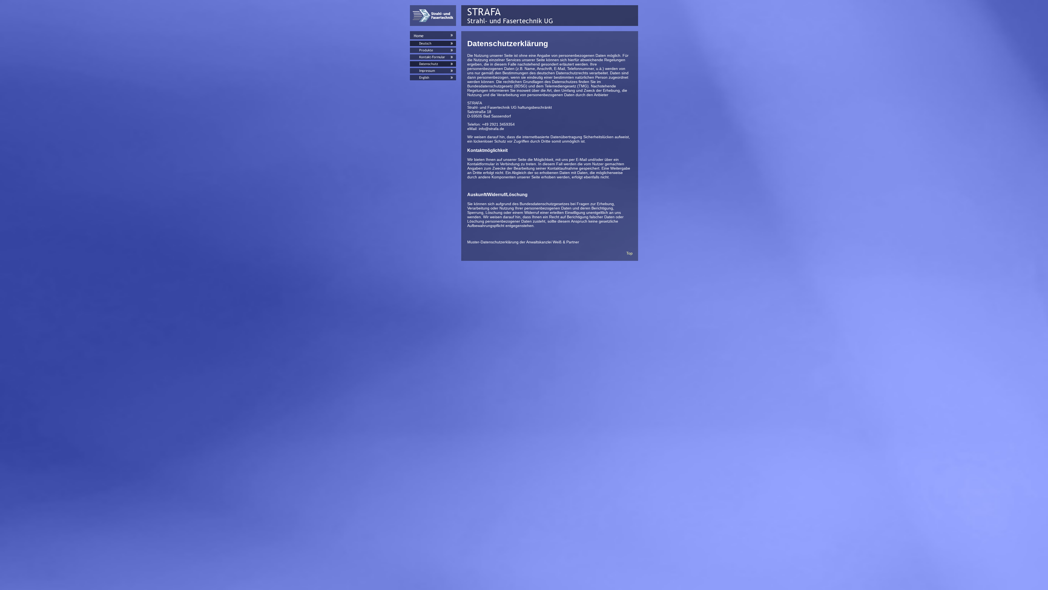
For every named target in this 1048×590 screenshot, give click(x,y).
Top (629, 253)
